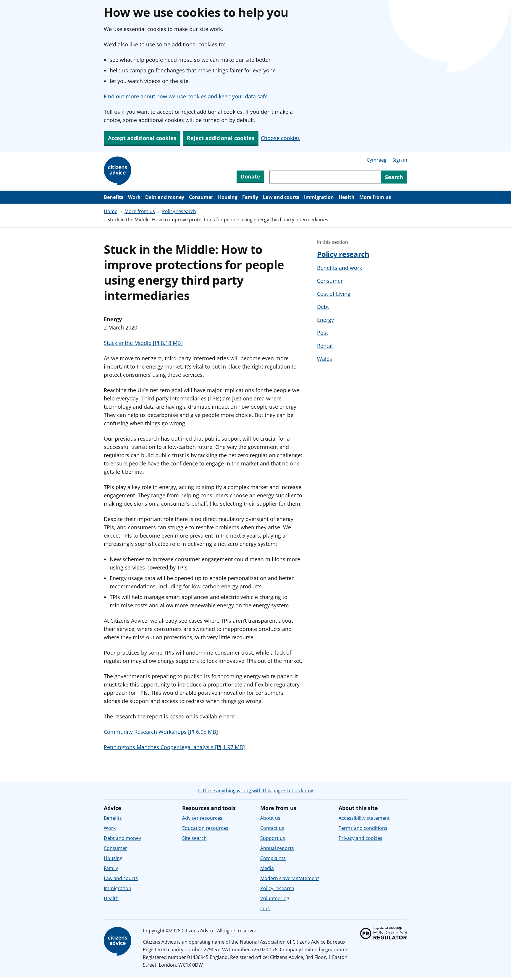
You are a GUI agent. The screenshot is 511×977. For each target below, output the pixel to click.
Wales (324, 358)
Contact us (272, 828)
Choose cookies (280, 138)
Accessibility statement (364, 818)
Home (110, 211)
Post (322, 332)
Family (250, 197)
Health (347, 197)
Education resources (205, 828)
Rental (325, 345)
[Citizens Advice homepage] (118, 941)
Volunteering (274, 898)
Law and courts (281, 197)
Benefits (113, 197)
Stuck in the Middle (142, 342)
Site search (194, 838)
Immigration (319, 197)
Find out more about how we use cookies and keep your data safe (186, 96)
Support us (272, 838)
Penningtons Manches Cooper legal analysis (173, 747)
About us (270, 818)
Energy (325, 319)
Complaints (273, 858)
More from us (375, 197)
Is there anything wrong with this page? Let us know (255, 790)
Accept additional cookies (142, 138)
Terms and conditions (363, 828)
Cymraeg (377, 160)
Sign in (399, 160)
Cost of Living (333, 293)
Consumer (201, 197)
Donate (250, 176)
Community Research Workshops (160, 731)
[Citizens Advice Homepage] (118, 171)
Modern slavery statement (289, 878)
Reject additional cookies (220, 138)
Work (134, 197)
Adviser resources (202, 818)
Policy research (179, 211)
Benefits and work (339, 267)
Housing (227, 197)
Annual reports (277, 848)
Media (267, 868)
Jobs (265, 908)
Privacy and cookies (360, 838)
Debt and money (164, 197)
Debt (323, 306)
